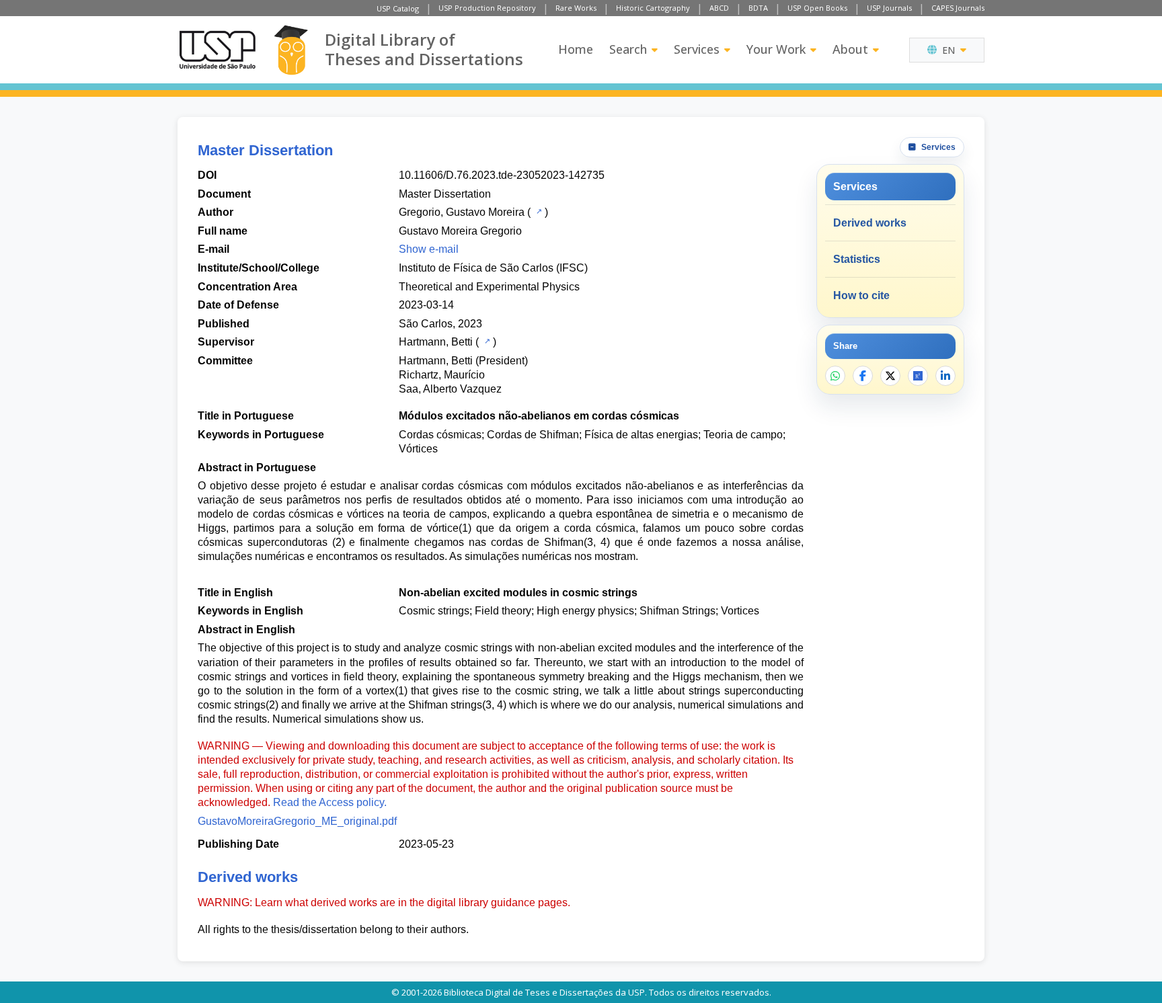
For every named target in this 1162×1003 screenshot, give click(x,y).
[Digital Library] (291, 50)
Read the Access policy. (330, 802)
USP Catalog (398, 8)
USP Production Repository (487, 7)
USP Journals (889, 7)
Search (628, 49)
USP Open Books (817, 7)
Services (697, 49)
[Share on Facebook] (863, 376)
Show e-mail (429, 249)
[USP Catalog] (537, 211)
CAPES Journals (957, 7)
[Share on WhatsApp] (835, 376)
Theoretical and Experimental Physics (489, 286)
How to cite (861, 295)
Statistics (856, 259)
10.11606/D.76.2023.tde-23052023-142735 (502, 175)
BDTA (758, 7)
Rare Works (575, 7)
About (850, 49)
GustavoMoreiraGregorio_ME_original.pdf (297, 821)
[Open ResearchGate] (918, 376)
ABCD (719, 7)
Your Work (776, 49)
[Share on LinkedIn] (945, 376)
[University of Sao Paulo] (217, 49)
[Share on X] (890, 376)
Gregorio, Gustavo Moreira (462, 212)
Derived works (869, 223)
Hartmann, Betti (436, 342)
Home (575, 49)
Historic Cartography (653, 7)
